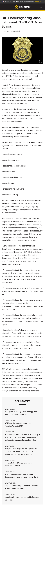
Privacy (26, 556)
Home (4, 556)
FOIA (24, 559)
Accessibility (12, 559)
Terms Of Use (37, 556)
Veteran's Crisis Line (22, 561)
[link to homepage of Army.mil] (22, 7)
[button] (1, 4)
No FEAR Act (33, 559)
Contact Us (14, 556)
